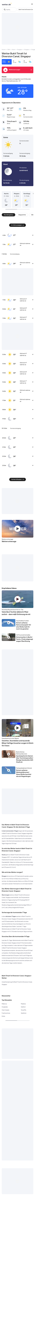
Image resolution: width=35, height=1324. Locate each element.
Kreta (3, 1016)
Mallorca (4, 1004)
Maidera (23, 1004)
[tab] (8, 214)
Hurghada (5, 1007)
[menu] (32, 4)
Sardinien (23, 1013)
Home (4, 49)
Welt (8, 49)
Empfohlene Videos (9, 588)
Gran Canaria (5, 1010)
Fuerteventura (6, 1013)
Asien (13, 49)
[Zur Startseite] (6, 4)
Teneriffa (23, 1010)
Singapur (19, 49)
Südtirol (23, 1007)
